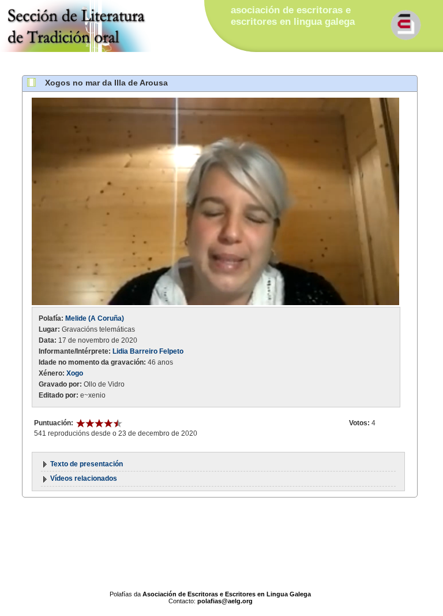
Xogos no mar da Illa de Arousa (106, 82)
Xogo (74, 373)
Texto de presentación (86, 464)
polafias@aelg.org (225, 601)
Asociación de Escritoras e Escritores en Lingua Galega (226, 594)
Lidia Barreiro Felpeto (147, 351)
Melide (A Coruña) (94, 318)
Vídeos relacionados (83, 478)
